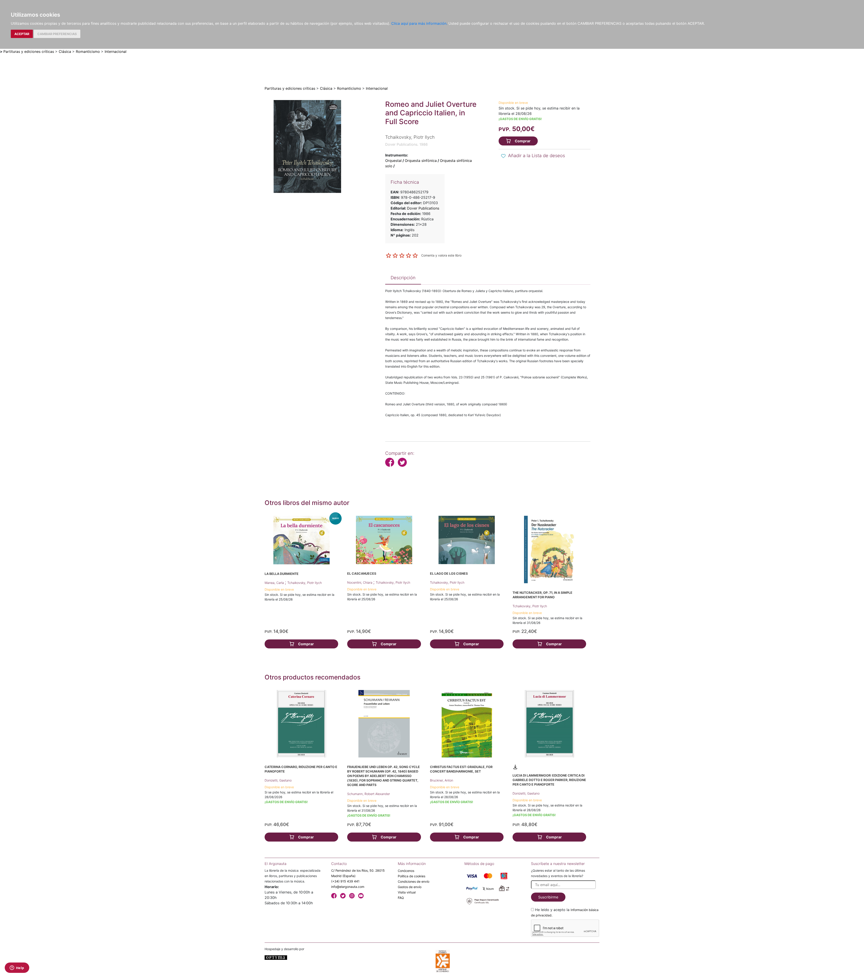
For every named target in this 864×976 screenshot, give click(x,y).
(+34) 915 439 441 (345, 881)
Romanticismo (88, 51)
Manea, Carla (275, 583)
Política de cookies (411, 876)
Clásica (65, 51)
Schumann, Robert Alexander (368, 794)
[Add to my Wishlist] (503, 156)
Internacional (115, 51)
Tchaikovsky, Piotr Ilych (304, 583)
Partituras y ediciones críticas (28, 51)
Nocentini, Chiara (360, 582)
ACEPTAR (21, 34)
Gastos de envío (409, 887)
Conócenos (406, 871)
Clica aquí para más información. (419, 23)
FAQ (401, 898)
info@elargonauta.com (347, 887)
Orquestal (393, 160)
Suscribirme (548, 897)
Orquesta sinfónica (421, 160)
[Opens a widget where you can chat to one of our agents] (16, 968)
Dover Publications (423, 208)
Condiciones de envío (413, 881)
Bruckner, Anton (441, 780)
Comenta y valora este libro (441, 255)
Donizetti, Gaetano (278, 780)
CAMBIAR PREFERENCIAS (57, 34)
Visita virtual (407, 892)
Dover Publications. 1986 (406, 144)
